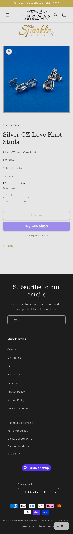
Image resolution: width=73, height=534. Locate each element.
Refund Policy (16, 400)
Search (11, 349)
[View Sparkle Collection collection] (36, 31)
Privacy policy (28, 526)
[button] (7, 15)
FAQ (9, 366)
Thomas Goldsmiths (22, 520)
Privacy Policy (16, 391)
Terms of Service (17, 408)
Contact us (14, 357)
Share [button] (10, 245)
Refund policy (63, 520)
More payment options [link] (36, 235)
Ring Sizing (14, 374)
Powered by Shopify (42, 520)
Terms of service (47, 526)
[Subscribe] (61, 319)
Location (13, 382)
